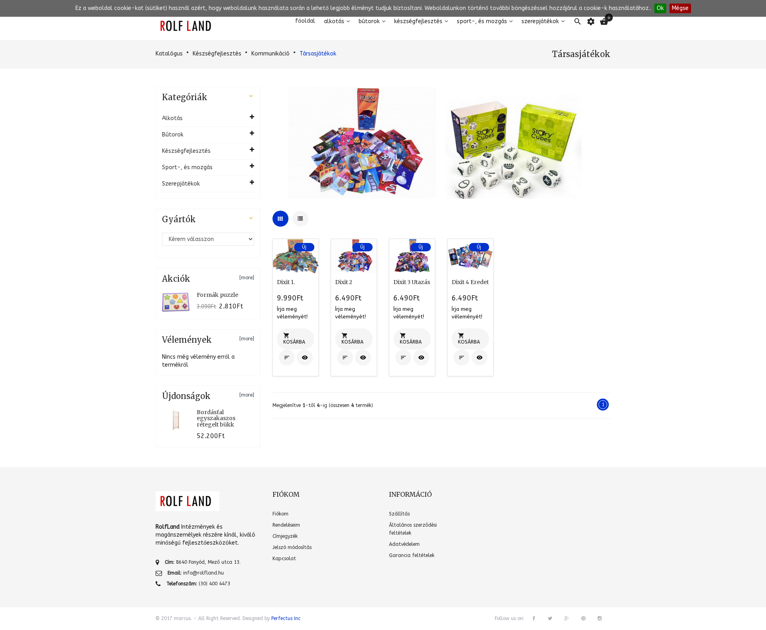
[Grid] (280, 219)
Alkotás (334, 21)
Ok (660, 8)
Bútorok (369, 21)
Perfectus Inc (285, 618)
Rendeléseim (286, 525)
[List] (300, 219)
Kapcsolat (284, 558)
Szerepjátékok (540, 21)
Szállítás (399, 514)
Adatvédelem (404, 544)
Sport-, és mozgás (482, 21)
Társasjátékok (318, 53)
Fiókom (280, 514)
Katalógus (169, 53)
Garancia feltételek (411, 555)
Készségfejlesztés (418, 21)
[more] (246, 277)
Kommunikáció (270, 53)
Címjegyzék (285, 536)
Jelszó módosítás (292, 547)
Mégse (680, 8)
